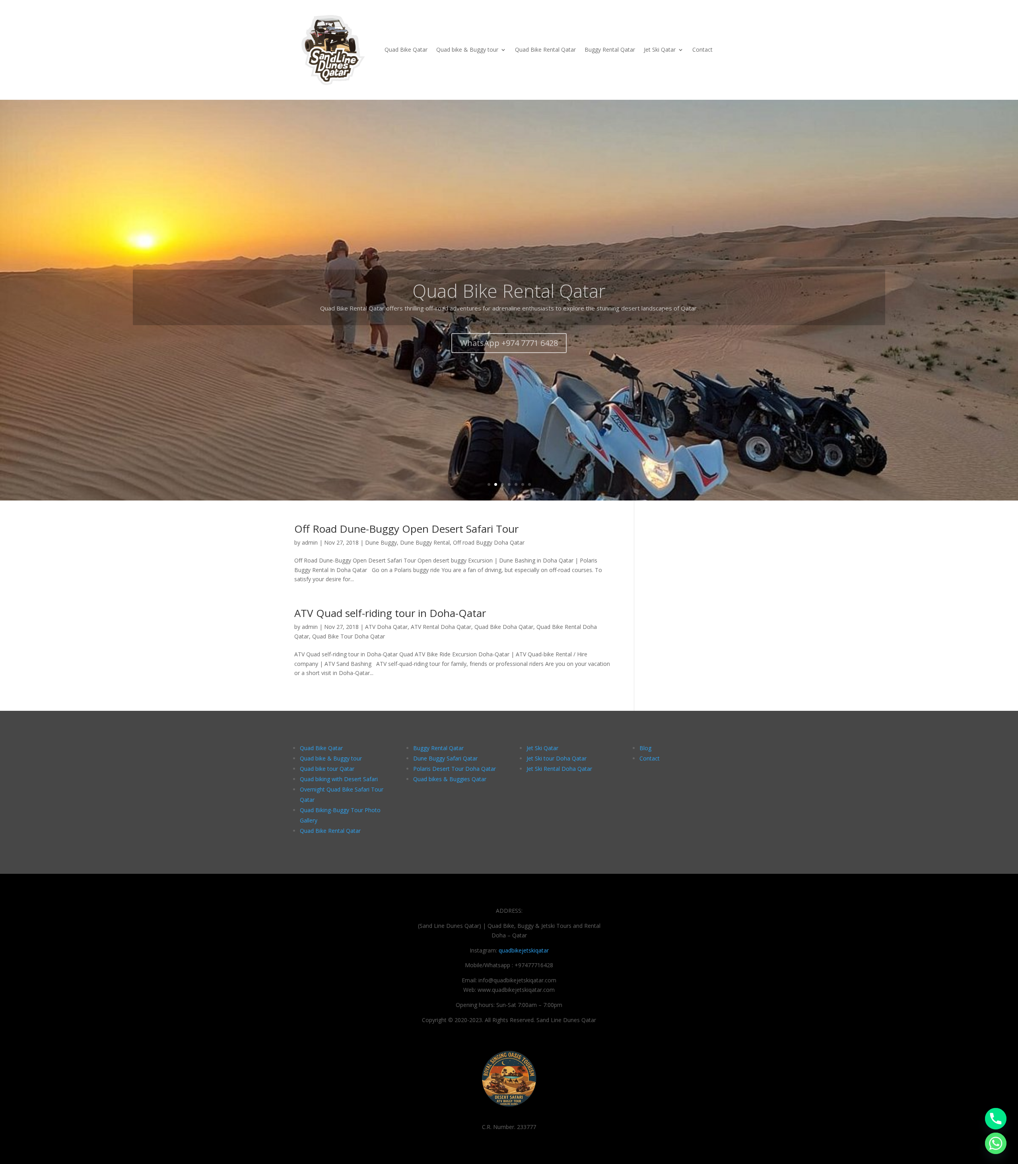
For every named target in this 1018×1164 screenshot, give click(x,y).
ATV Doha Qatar (386, 626)
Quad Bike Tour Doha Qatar (348, 636)
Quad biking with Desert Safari (339, 779)
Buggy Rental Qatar (610, 49)
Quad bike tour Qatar (327, 768)
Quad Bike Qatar (406, 49)
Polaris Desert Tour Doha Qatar (454, 768)
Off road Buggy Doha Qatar (489, 542)
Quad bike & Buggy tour (467, 49)
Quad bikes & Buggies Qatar (449, 779)
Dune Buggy (381, 542)
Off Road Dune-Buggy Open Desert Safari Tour (406, 529)
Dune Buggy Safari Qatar (445, 758)
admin (310, 542)
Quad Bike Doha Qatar (503, 626)
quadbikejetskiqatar (524, 950)
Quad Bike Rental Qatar (545, 49)
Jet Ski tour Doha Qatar (556, 758)
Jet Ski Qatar (660, 49)
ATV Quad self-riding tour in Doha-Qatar (390, 613)
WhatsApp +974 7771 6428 (509, 331)
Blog (645, 748)
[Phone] (995, 1118)
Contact (702, 49)
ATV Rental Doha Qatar (441, 626)
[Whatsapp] (995, 1143)
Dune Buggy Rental (425, 542)
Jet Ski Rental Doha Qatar (559, 768)
